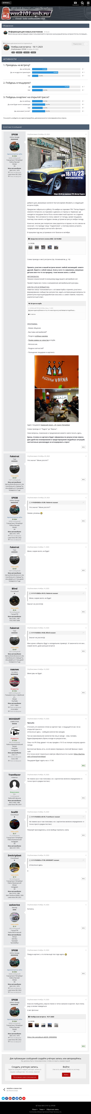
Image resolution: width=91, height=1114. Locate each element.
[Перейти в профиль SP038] (5, 33)
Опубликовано (38, 134)
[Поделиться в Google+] (10, 1098)
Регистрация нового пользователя (24, 1077)
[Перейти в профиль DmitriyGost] (15, 868)
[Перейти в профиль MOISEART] (15, 731)
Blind (14, 588)
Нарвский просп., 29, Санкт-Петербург (55, 425)
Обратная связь (52, 1109)
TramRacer (15, 774)
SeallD (14, 812)
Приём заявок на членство (38, 340)
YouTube (15, 701)
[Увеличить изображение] (56, 372)
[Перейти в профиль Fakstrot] (15, 468)
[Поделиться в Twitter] (3, 1098)
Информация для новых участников (25, 32)
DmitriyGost (14, 855)
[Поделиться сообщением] (85, 134)
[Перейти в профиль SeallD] (15, 824)
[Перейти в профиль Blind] (15, 601)
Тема (41, 1109)
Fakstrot (14, 456)
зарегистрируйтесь (28, 118)
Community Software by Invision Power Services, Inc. (45, 1112)
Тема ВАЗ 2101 (42, 1106)
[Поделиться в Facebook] (6, 1098)
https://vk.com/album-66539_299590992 (42, 1037)
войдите (15, 118)
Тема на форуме (15, 172)
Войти (66, 1075)
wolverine (14, 904)
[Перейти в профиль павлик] (15, 682)
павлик (14, 669)
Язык (34, 1109)
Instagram (14, 750)
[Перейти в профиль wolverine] (15, 917)
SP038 (24, 49)
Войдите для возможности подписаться (18, 43)
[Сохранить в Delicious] (17, 1098)
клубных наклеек (41, 336)
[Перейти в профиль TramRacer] (15, 785)
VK (14, 166)
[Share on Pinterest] (23, 1098)
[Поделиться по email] (20, 1098)
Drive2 (14, 164)
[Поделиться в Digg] (13, 1098)
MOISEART (14, 718)
